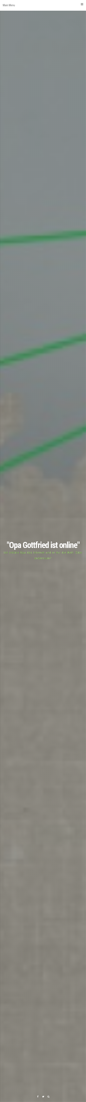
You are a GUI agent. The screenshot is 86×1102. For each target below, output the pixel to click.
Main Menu (9, 5)
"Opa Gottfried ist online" (43, 545)
